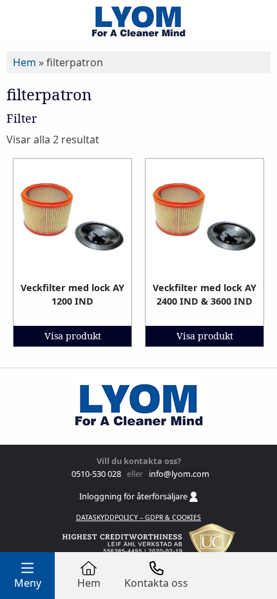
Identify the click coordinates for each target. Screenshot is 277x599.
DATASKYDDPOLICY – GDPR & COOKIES (138, 517)
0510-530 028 (95, 473)
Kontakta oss (156, 583)
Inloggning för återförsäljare (134, 496)
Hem (24, 62)
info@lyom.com (177, 473)
